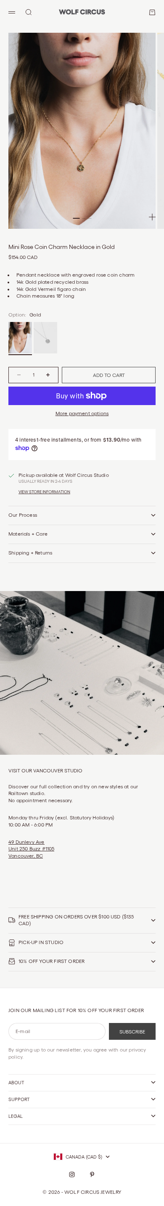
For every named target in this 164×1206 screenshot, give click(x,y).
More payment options (82, 413)
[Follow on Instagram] (72, 1174)
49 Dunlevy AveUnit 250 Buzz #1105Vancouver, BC (31, 849)
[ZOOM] (152, 217)
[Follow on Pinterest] (92, 1174)
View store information (44, 491)
